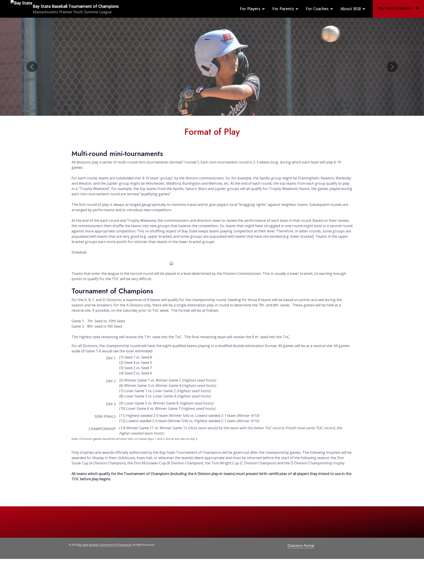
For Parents (283, 8)
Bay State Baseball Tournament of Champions (104, 544)
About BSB (351, 8)
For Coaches (317, 8)
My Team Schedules (395, 8)
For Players (250, 8)
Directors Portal (301, 545)
